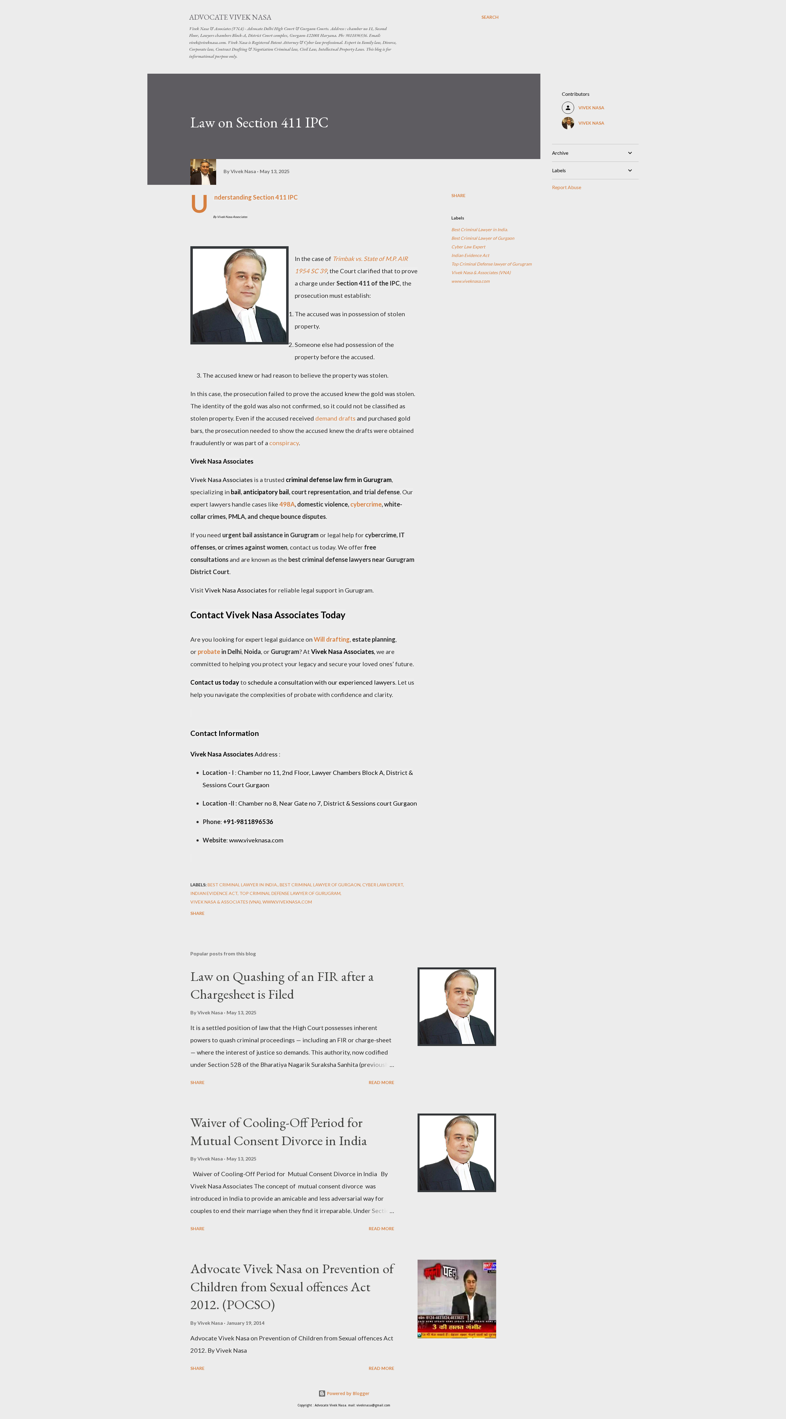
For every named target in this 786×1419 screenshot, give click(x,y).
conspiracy (284, 442)
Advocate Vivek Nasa (230, 17)
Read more (381, 1082)
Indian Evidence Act (470, 255)
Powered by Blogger (347, 1393)
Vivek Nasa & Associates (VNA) (481, 272)
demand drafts (335, 418)
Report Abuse (566, 187)
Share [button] (458, 195)
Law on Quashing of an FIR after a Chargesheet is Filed (282, 985)
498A (287, 504)
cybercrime (366, 504)
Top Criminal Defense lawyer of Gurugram (491, 263)
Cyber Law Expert (468, 246)
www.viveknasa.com (470, 281)
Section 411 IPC (275, 197)
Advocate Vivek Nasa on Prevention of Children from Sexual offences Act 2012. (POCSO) (292, 1286)
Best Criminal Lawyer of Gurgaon (482, 238)
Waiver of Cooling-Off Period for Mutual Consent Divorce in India (278, 1131)
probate (209, 651)
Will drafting (332, 639)
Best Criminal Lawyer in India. (479, 229)
